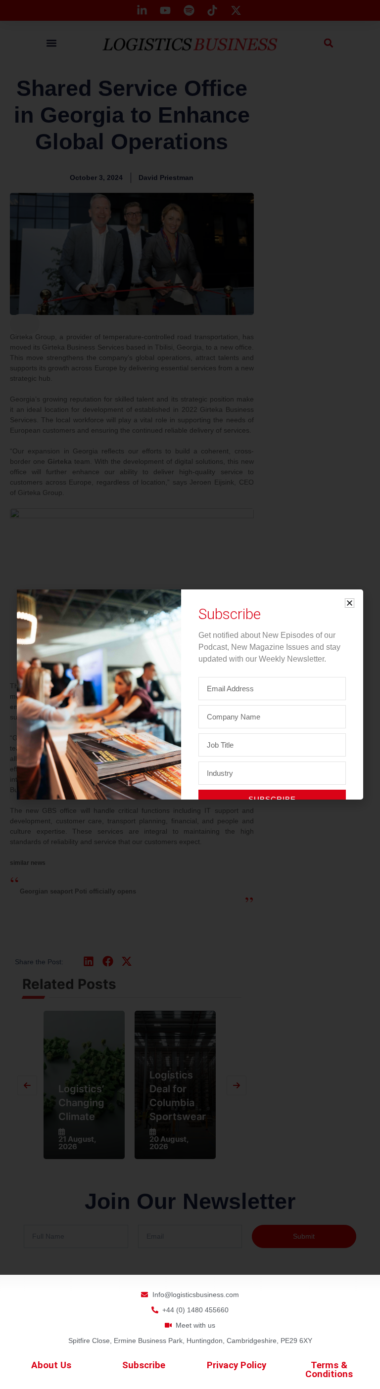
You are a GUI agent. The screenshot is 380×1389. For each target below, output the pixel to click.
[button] (349, 603)
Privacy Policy (236, 1365)
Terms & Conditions (329, 1370)
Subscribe (143, 1365)
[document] (190, 694)
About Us (51, 1365)
